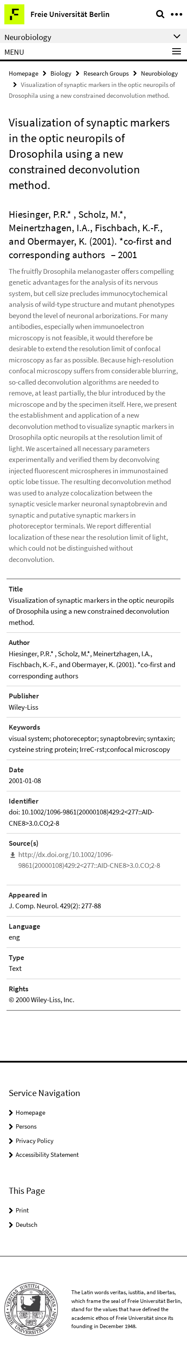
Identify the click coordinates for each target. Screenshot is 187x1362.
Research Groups (106, 73)
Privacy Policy (34, 1140)
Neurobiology (159, 73)
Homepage (23, 73)
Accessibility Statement (47, 1154)
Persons (26, 1126)
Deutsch (26, 1224)
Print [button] (22, 1210)
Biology (60, 73)
